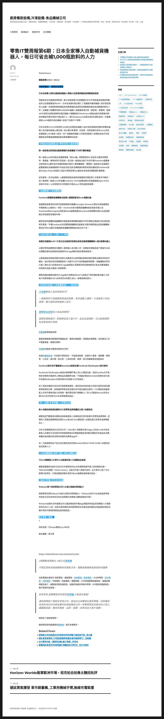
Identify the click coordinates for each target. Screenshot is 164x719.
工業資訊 (14, 32)
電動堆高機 (130, 150)
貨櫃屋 (42, 349)
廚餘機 (61, 625)
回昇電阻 (46, 581)
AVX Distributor (131, 95)
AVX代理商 (143, 95)
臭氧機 (145, 141)
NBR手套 (138, 103)
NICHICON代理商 (136, 108)
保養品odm (133, 112)
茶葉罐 (70, 594)
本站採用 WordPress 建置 (48, 708)
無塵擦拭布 (130, 137)
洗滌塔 (144, 133)
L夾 (120, 103)
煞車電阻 (87, 577)
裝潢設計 (25, 32)
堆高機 (68, 560)
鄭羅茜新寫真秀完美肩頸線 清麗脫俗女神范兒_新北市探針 (64, 645)
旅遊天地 (36, 32)
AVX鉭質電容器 (124, 99)
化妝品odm (140, 116)
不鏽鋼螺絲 (123, 112)
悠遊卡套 (122, 129)
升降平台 (122, 120)
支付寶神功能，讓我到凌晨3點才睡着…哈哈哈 (58, 641)
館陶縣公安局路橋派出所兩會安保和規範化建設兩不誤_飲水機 (65, 635)
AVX (120, 95)
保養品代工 (144, 112)
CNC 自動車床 (137, 99)
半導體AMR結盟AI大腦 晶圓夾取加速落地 (134, 57)
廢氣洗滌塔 (140, 125)
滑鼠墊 (121, 137)
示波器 (42, 291)
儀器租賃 (122, 116)
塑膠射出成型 (45, 311)
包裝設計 (131, 116)
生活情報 (47, 32)
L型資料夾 (148, 99)
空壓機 (42, 332)
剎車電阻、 (79, 577)
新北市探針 (142, 129)
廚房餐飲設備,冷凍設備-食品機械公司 (38, 18)
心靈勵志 (149, 125)
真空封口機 (123, 141)
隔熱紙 (121, 150)
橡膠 (137, 133)
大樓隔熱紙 (123, 125)
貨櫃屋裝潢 (47, 355)
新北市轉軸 (123, 133)
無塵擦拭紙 (140, 137)
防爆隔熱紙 (144, 146)
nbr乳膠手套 (128, 103)
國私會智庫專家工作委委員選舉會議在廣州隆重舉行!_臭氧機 (65, 638)
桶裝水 (131, 133)
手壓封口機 (131, 129)
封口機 (131, 125)
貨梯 (127, 146)
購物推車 (134, 146)
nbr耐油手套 (123, 108)
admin (12, 73)
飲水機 (138, 150)
